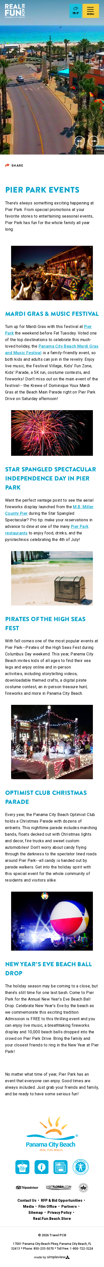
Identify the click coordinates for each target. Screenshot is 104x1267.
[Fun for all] (81, 1167)
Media (29, 1206)
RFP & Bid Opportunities (62, 1200)
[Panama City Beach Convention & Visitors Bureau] (15, 11)
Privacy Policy (59, 1213)
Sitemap (36, 1213)
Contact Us (27, 1200)
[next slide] (93, 141)
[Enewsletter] (61, 1167)
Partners (69, 1206)
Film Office (48, 1206)
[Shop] (22, 1167)
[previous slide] (79, 141)
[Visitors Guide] (42, 1167)
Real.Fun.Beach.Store (52, 1219)
